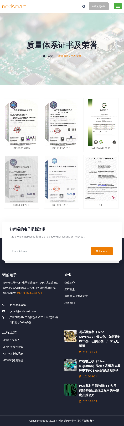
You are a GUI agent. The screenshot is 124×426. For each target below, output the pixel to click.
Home (49, 56)
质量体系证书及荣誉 (76, 296)
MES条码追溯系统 (12, 360)
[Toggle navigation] (118, 6)
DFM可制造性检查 (12, 346)
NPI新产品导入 (11, 340)
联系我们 (69, 302)
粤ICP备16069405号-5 (29, 292)
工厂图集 (69, 289)
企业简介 (69, 282)
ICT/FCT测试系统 (12, 353)
